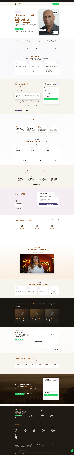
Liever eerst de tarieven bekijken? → (37, 211)
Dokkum (34, 428)
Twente (28, 440)
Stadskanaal (52, 431)
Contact (49, 3)
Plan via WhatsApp (51, 98)
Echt (15, 434)
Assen (15, 427)
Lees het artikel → (18, 322)
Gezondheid (41, 411)
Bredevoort (43, 430)
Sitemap (58, 453)
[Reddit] (58, 1)
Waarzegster (30, 414)
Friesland (34, 431)
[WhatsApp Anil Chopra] (72, 450)
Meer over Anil (18, 110)
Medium (30, 411)
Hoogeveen (16, 431)
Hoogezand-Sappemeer (53, 430)
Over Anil (51, 410)
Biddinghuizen (25, 428)
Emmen (16, 430)
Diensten (27, 3)
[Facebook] (51, 1)
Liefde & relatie (42, 410)
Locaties (36, 3)
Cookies (52, 453)
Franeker (34, 430)
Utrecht (32, 364)
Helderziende (31, 410)
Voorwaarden (49, 453)
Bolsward (34, 427)
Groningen (55, 364)
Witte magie (30, 415)
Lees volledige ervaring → (22, 236)
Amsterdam (17, 364)
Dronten (25, 429)
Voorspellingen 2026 (42, 414)
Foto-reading (30, 418)
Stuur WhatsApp (56, 3)
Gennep (16, 436)
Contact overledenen (31, 417)
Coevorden (16, 428)
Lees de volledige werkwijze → (37, 184)
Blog (47, 3)
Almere (25, 427)
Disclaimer (55, 453)
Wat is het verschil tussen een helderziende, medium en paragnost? (44, 338)
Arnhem (43, 428)
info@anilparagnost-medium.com (32, 1)
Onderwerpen (32, 3)
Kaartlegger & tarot (42, 418)
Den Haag (40, 364)
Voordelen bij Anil (25, 110)
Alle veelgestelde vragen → (55, 349)
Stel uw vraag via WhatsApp (48, 204)
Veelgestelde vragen (52, 417)
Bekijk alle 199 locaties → (18, 440)
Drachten (34, 429)
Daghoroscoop (41, 416)
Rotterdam (25, 364)
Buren (42, 431)
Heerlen (16, 437)
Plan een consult (19, 415)
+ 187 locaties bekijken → (19, 369)
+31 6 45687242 (25, 1)
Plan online (26, 29)
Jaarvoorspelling (42, 415)
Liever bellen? (51, 102)
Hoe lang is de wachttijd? (37, 344)
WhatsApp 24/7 (51, 444)
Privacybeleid (45, 453)
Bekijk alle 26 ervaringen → (37, 239)
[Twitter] (55, 1)
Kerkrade (16, 438)
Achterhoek (25, 440)
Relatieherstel (31, 416)
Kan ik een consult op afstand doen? (39, 346)
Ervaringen (43, 3)
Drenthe (16, 429)
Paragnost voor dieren (32, 421)
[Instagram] (53, 1)
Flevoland (25, 431)
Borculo (43, 429)
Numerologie (41, 417)
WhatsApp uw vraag (19, 339)
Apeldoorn (43, 427)
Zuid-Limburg (32, 440)
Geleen (16, 435)
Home (24, 3)
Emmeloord (25, 430)
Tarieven (40, 3)
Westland (30, 440)
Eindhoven (47, 364)
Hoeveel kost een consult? (38, 341)
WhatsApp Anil (19, 29)
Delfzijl (51, 428)
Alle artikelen (18, 306)
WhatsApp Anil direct (20, 393)
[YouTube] (56, 1)
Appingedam (52, 427)
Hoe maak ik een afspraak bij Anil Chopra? (40, 330)
